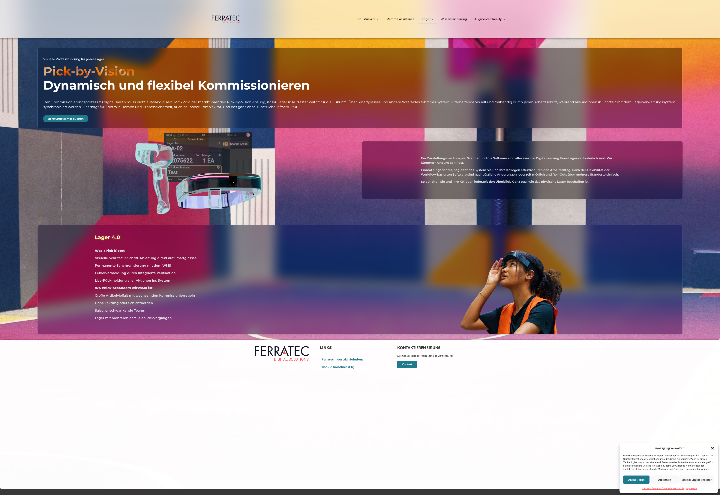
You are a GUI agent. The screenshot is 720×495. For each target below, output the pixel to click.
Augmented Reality (488, 19)
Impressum (691, 488)
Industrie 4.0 (366, 19)
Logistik (427, 19)
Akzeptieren (636, 480)
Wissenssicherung (454, 19)
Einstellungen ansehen (697, 480)
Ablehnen (664, 480)
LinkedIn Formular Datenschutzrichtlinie (663, 488)
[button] (712, 448)
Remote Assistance (400, 19)
